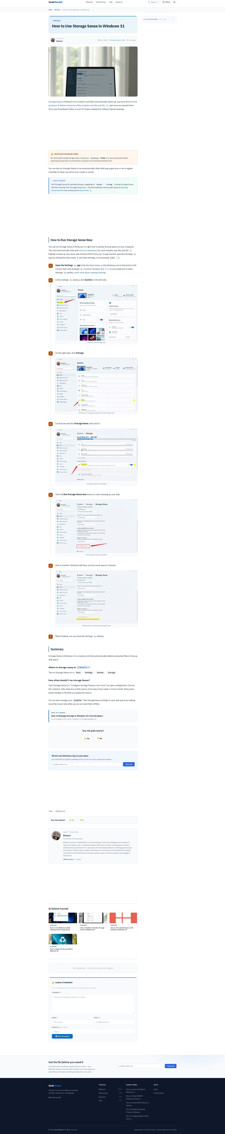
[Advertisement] (93, 131)
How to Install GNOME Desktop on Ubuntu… (134, 1097)
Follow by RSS (55, 1098)
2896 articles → (69, 859)
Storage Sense (55, 101)
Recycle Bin (85, 190)
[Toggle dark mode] (174, 2)
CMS (110, 2)
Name (55, 1018)
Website (60, 1027)
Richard (59, 41)
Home (50, 10)
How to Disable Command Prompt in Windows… (135, 1110)
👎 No (99, 738)
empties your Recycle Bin (95, 105)
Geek (55, 1085)
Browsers (110, 1097)
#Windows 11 (60, 811)
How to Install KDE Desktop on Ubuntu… (137, 1104)
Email (97, 1018)
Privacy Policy (159, 1093)
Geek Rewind (59, 1130)
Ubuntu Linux (101, 2)
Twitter (78, 859)
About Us (119, 2)
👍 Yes (87, 738)
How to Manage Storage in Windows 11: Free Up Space (77, 716)
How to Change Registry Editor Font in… (137, 1117)
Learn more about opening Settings (90, 272)
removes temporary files (90, 250)
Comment (56, 992)
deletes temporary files (70, 105)
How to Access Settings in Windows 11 (135, 1090)
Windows (89, 2)
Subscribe (129, 764)
